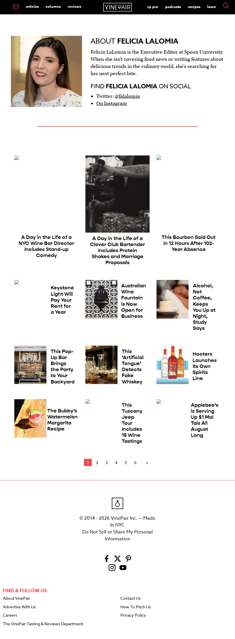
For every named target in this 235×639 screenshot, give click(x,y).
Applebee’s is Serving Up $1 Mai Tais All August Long (204, 420)
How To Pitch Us (135, 607)
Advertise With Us (19, 607)
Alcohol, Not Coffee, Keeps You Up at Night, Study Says (204, 307)
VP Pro (152, 6)
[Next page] (146, 463)
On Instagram (111, 103)
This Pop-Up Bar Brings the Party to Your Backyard (63, 366)
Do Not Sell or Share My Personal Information (117, 535)
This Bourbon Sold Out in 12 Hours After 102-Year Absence (189, 243)
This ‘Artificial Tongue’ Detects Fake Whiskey (133, 366)
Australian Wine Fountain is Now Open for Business (133, 301)
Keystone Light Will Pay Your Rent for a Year (62, 300)
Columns (53, 6)
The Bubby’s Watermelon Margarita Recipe (62, 420)
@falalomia (127, 96)
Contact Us (130, 598)
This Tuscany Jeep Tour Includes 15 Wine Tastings (132, 423)
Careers (10, 615)
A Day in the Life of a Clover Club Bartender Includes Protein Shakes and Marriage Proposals (117, 250)
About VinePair (16, 598)
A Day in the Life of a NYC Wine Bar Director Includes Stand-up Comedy (46, 246)
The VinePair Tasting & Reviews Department (43, 624)
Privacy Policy (133, 615)
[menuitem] (15, 7)
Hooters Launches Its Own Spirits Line (205, 366)
